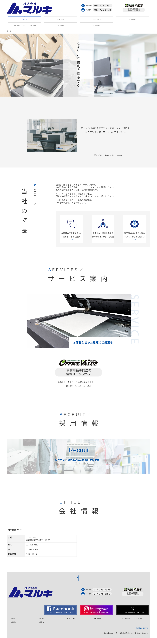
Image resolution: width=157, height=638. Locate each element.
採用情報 (60, 25)
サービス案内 (96, 19)
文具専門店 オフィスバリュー (24, 25)
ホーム (24, 19)
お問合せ (96, 25)
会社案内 (60, 19)
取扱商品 (132, 19)
